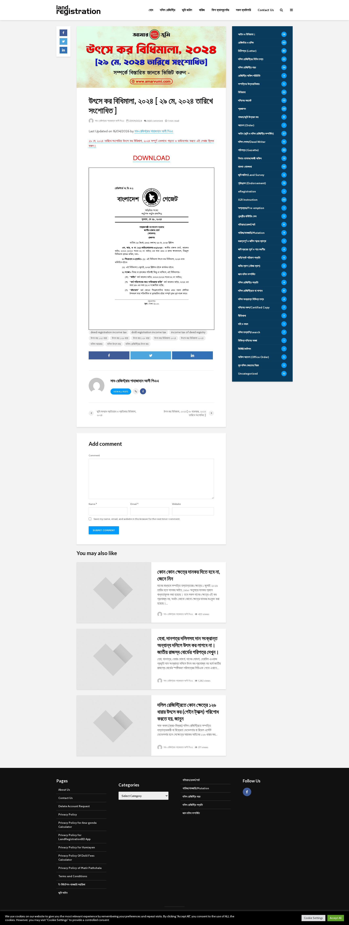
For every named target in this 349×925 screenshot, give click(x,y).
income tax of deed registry (188, 332)
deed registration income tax (109, 332)
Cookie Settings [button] (313, 918)
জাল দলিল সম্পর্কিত (191, 813)
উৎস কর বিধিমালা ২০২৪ (165, 338)
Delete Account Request (74, 806)
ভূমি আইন (62, 893)
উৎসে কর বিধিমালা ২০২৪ (192, 338)
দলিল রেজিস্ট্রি (167, 10)
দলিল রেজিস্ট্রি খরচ (192, 796)
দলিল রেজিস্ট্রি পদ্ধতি (193, 805)
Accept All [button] (336, 918)
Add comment (155, 120)
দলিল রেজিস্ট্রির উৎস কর (137, 344)
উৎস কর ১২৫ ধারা (99, 338)
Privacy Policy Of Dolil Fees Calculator (76, 857)
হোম (151, 10)
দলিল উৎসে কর (114, 344)
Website (176, 504)
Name (93, 504)
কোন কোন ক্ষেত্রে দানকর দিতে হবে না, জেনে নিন (188, 575)
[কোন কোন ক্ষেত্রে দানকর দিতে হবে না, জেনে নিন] (114, 592)
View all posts (121, 391)
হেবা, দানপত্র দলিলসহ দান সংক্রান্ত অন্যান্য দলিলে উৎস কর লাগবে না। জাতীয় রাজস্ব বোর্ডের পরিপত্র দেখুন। (188, 645)
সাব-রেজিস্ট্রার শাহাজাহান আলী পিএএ (109, 120)
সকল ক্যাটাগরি (243, 10)
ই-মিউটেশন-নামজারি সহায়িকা (71, 884)
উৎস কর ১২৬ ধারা (120, 338)
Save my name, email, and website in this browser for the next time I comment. (137, 519)
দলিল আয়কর (96, 344)
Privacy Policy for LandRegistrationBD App (74, 837)
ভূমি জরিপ (187, 10)
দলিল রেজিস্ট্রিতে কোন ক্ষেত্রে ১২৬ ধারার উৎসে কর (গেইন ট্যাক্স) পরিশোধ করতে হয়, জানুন (188, 712)
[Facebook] (247, 792)
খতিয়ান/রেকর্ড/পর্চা (191, 780)
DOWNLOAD (151, 158)
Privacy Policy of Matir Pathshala (80, 868)
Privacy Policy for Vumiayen (76, 847)
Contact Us (266, 10)
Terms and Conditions (72, 876)
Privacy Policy (67, 814)
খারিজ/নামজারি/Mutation (196, 788)
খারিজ (202, 10)
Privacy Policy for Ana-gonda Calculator (77, 825)
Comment (94, 455)
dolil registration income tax (148, 332)
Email (134, 504)
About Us (64, 789)
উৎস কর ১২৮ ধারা (141, 338)
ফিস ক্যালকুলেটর (220, 10)
